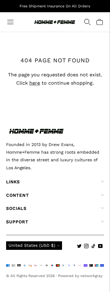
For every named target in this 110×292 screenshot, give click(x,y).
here (34, 83)
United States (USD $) (32, 245)
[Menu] (10, 22)
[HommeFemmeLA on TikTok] (93, 246)
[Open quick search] (87, 22)
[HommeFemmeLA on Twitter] (79, 246)
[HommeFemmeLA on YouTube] (100, 246)
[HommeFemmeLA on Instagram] (86, 246)
